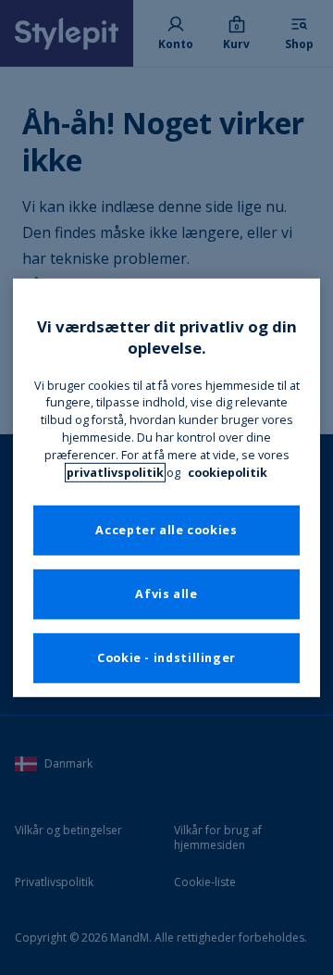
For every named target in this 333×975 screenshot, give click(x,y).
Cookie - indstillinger (166, 658)
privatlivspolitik (115, 473)
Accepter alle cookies (166, 530)
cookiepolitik (227, 473)
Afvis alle (166, 594)
